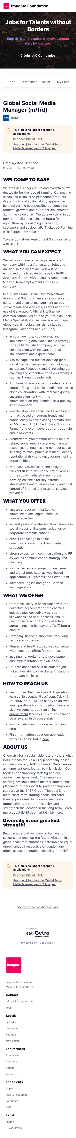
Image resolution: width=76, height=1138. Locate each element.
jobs (11, 82)
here (12, 729)
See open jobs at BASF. (28, 139)
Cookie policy (47, 942)
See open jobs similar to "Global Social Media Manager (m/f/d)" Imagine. (37, 146)
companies (28, 82)
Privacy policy (29, 942)
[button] (6, 6)
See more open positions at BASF (38, 907)
